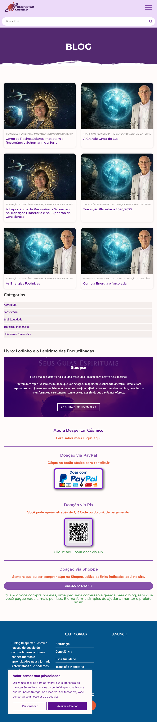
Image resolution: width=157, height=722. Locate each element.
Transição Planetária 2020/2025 (107, 209)
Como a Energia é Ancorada (105, 283)
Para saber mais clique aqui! (78, 438)
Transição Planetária (19, 134)
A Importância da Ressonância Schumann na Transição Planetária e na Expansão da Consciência (38, 212)
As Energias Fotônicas (23, 283)
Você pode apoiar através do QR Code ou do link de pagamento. (78, 512)
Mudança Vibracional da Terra (53, 134)
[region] (50, 692)
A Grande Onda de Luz (100, 139)
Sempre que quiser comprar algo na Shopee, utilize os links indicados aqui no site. (78, 576)
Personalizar (30, 706)
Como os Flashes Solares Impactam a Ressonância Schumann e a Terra (35, 140)
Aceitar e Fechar (67, 706)
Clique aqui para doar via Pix (78, 552)
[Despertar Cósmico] (19, 7)
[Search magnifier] (151, 21)
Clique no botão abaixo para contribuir (78, 462)
